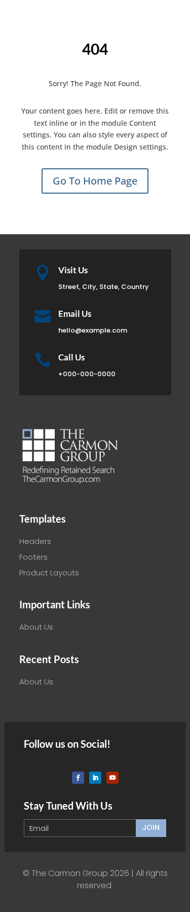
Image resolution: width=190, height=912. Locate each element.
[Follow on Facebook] (78, 778)
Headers (35, 541)
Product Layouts (49, 572)
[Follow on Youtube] (112, 778)
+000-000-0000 (87, 374)
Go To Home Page (95, 181)
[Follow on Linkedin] (95, 778)
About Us (36, 627)
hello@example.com (92, 330)
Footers (33, 557)
